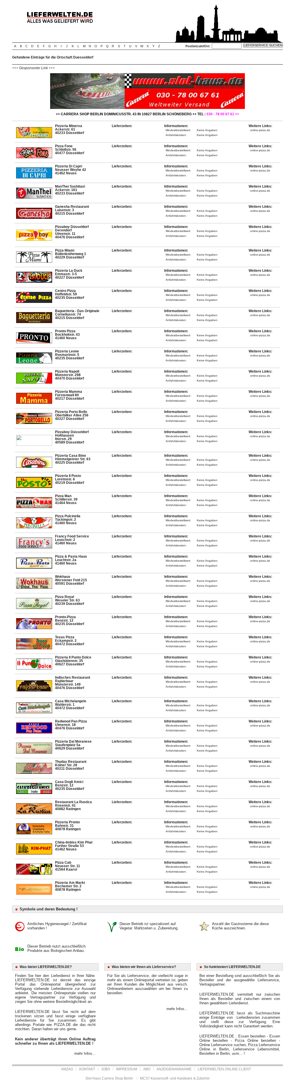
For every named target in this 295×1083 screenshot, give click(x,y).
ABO (146, 1069)
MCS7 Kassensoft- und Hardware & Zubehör (175, 1078)
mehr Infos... (85, 1053)
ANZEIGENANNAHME (174, 1069)
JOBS (105, 1069)
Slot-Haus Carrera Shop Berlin (109, 1078)
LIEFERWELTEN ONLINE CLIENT (224, 1069)
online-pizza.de (260, 130)
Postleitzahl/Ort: (198, 46)
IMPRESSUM (126, 1069)
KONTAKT (87, 1069)
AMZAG (67, 1069)
